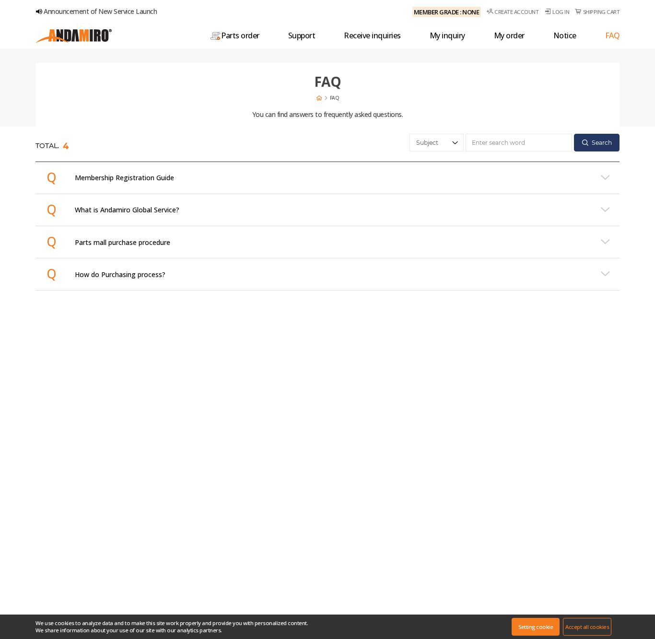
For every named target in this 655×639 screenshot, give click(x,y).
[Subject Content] (436, 142)
